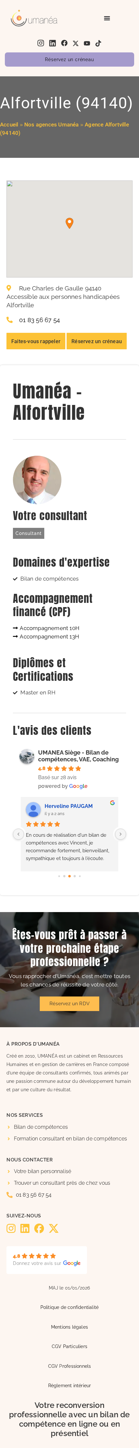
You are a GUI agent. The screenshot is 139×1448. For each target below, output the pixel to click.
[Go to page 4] (79, 876)
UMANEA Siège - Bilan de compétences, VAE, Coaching (78, 756)
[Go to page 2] (69, 876)
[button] (69, 223)
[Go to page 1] (64, 876)
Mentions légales (69, 1327)
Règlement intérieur (69, 1385)
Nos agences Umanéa (51, 124)
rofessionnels (76, 1366)
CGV (53, 1366)
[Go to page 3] (75, 876)
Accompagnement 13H (49, 636)
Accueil (9, 124)
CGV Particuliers (69, 1346)
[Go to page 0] (59, 876)
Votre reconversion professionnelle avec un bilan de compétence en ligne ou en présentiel (69, 1419)
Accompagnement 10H (49, 628)
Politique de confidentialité (69, 1307)
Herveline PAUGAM (69, 806)
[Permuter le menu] (107, 18)
